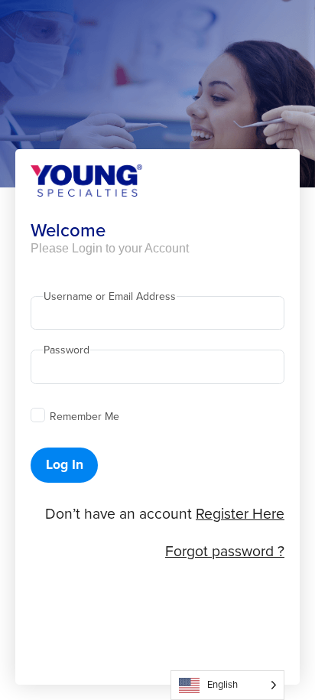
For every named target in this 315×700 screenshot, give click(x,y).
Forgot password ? (224, 551)
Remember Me (84, 417)
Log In (64, 464)
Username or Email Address (110, 297)
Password (66, 350)
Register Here (240, 514)
